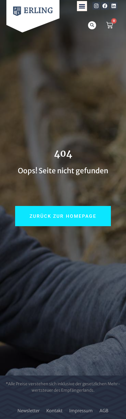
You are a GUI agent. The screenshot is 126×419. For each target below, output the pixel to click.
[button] (82, 6)
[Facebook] (105, 6)
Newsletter (28, 411)
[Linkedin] (114, 6)
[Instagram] (96, 6)
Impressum (81, 411)
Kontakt (54, 411)
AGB (104, 411)
